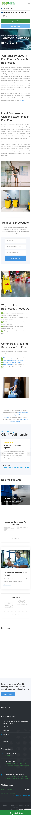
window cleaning (11, 415)
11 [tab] (18, 611)
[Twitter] (4, 16)
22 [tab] (18, 614)
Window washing (8, 364)
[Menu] (29, 3)
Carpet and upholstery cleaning (12, 362)
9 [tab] (15, 611)
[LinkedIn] (6, 16)
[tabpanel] (9, 528)
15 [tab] (23, 611)
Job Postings (8, 694)
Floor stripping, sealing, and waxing (13, 360)
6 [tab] (11, 611)
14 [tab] (22, 611)
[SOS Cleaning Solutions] (8, 3)
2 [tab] (14, 538)
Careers (5, 741)
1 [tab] (12, 538)
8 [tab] (14, 611)
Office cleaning (7, 358)
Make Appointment (15, 26)
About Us (6, 727)
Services (6, 730)
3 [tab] (15, 538)
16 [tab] (25, 611)
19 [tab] (14, 614)
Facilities (6, 734)
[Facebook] (2, 16)
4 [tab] (16, 538)
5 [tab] (18, 538)
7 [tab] (12, 611)
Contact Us (7, 585)
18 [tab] (12, 614)
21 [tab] (16, 614)
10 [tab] (16, 611)
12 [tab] (19, 611)
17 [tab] (26, 611)
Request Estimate (16, 21)
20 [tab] (15, 614)
